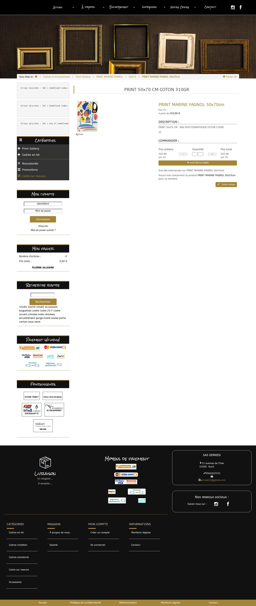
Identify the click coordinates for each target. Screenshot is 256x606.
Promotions (30, 169)
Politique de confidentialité (85, 602)
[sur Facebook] (226, 504)
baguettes (25, 310)
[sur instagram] (214, 504)
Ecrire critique (228, 184)
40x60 (40, 306)
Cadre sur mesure (34, 176)
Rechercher (43, 301)
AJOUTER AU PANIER (199, 163)
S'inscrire (43, 226)
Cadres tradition (18, 545)
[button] (88, 7)
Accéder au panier (43, 267)
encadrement (27, 318)
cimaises (50, 314)
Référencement (128, 602)
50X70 (132, 76)
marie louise (50, 318)
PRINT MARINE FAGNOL (109, 76)
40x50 (32, 306)
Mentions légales (141, 532)
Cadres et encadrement (56, 76)
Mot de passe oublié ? (43, 230)
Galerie (54, 545)
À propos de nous (60, 532)
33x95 (23, 306)
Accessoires (15, 582)
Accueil (43, 602)
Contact (135, 545)
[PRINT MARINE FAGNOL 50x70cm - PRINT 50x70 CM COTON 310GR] (115, 117)
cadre (35, 310)
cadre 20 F (46, 310)
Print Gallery (83, 76)
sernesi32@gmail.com (213, 480)
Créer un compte (100, 532)
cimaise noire (36, 314)
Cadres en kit (16, 532)
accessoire (51, 306)
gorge (39, 318)
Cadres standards (19, 557)
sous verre (34, 321)
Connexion (43, 219)
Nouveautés (30, 163)
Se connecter (98, 545)
